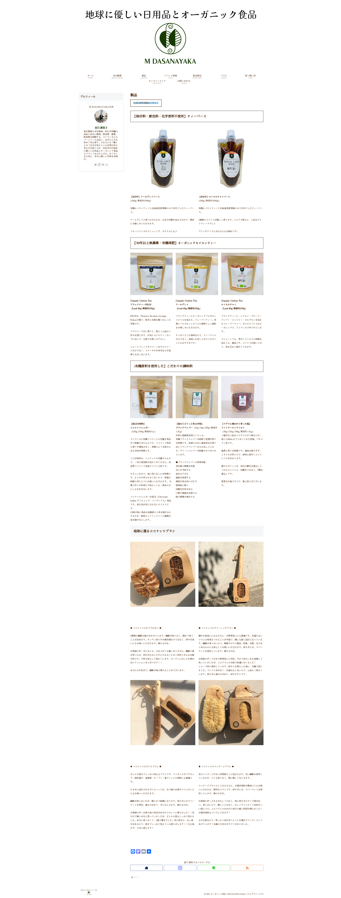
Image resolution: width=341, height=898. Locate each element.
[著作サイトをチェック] (146, 868)
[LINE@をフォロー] (213, 868)
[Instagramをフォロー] (180, 868)
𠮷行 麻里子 (101, 127)
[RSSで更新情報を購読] (247, 868)
